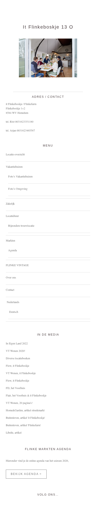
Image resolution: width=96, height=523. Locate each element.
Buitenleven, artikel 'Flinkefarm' (23, 425)
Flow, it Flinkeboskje (17, 365)
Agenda (12, 250)
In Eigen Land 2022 (17, 343)
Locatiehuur (12, 216)
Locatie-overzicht (15, 154)
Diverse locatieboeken (18, 358)
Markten (10, 240)
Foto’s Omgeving (17, 188)
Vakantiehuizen (14, 166)
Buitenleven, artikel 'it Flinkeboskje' (25, 417)
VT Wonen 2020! (15, 351)
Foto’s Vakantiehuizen (20, 176)
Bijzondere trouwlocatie (21, 225)
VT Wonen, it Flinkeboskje (21, 373)
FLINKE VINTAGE (17, 265)
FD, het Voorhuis (15, 388)
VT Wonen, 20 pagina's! (19, 403)
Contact (10, 289)
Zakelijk (10, 203)
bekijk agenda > (26, 474)
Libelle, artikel (13, 432)
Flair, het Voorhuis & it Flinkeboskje (26, 395)
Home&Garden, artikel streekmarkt (25, 410)
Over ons (11, 277)
